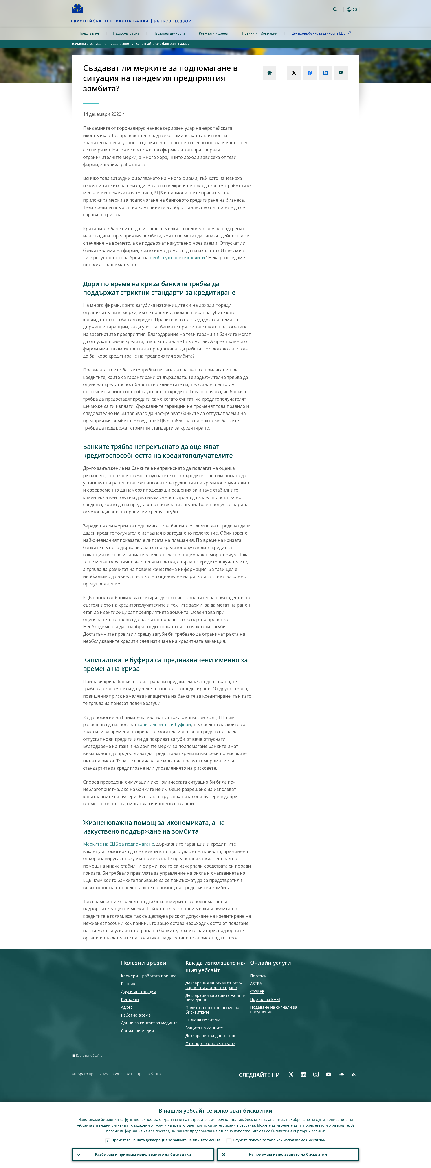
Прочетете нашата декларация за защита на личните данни (165, 1140)
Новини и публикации (259, 33)
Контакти (130, 1000)
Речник (128, 984)
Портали (258, 976)
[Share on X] (294, 73)
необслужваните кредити (177, 258)
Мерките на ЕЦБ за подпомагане (118, 844)
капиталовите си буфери (164, 725)
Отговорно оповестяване (210, 1044)
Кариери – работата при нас (148, 976)
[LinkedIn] (303, 1074)
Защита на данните (204, 1028)
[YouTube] (328, 1074)
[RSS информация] (353, 1074)
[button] (343, 9)
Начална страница (86, 43)
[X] (291, 1074)
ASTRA (256, 984)
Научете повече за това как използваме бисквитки (279, 1140)
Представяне (89, 33)
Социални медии (137, 1031)
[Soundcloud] (341, 1074)
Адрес (126, 1008)
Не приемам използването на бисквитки (288, 1155)
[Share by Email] (341, 73)
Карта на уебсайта (89, 1055)
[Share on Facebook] (310, 73)
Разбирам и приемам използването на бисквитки (143, 1155)
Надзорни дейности (169, 33)
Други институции (138, 992)
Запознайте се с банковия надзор (163, 43)
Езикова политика (202, 1020)
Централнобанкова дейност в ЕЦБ (318, 33)
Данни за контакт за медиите (149, 1023)
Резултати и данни (213, 33)
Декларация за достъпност (211, 1036)
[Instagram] (316, 1074)
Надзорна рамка (126, 33)
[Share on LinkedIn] (325, 73)
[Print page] (269, 73)
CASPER (257, 992)
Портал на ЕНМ (265, 1000)
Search (335, 9)
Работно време (136, 1015)
